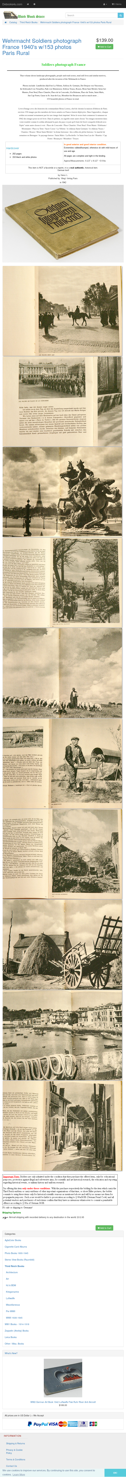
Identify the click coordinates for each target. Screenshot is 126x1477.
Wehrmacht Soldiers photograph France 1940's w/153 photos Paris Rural (75, 22)
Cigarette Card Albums (16, 1246)
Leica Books (11, 1337)
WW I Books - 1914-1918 (17, 1324)
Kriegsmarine (12, 1291)
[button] (100, 1473)
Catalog (13, 22)
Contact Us (11, 1465)
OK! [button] (115, 1473)
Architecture (11, 1272)
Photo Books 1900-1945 (16, 1253)
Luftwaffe (10, 1298)
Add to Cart (105, 46)
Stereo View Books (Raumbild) (19, 1259)
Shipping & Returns (15, 1443)
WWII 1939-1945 (13, 1317)
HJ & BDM (10, 1285)
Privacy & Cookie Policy (14, 1451)
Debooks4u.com (12, 4)
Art (7, 1278)
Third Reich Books (28, 22)
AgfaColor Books (13, 1240)
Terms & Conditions (15, 1459)
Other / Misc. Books (14, 1343)
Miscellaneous (12, 1304)
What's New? (11, 1353)
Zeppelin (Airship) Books (17, 1330)
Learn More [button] (19, 1474)
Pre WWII (10, 1311)
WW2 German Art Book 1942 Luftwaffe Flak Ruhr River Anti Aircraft (63, 1401)
